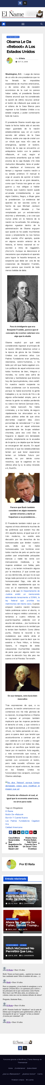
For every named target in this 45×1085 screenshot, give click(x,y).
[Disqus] (22, 995)
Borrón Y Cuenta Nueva (16, 817)
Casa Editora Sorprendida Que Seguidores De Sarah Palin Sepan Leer (15, 843)
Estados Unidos (13, 37)
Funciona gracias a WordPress (15, 1059)
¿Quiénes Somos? (29, 1074)
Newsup (36, 1059)
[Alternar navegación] (23, 24)
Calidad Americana (13, 827)
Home (10, 1068)
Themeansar (22, 1062)
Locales (23, 893)
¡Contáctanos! (20, 1068)
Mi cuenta (29, 1080)
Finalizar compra (18, 1080)
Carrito (40, 1074)
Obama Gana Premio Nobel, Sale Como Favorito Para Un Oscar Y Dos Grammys (30, 843)
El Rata (22, 58)
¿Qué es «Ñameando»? (11, 1074)
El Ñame (9, 811)
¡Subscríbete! (32, 1068)
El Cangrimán (27, 903)
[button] (41, 24)
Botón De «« (14, 814)
